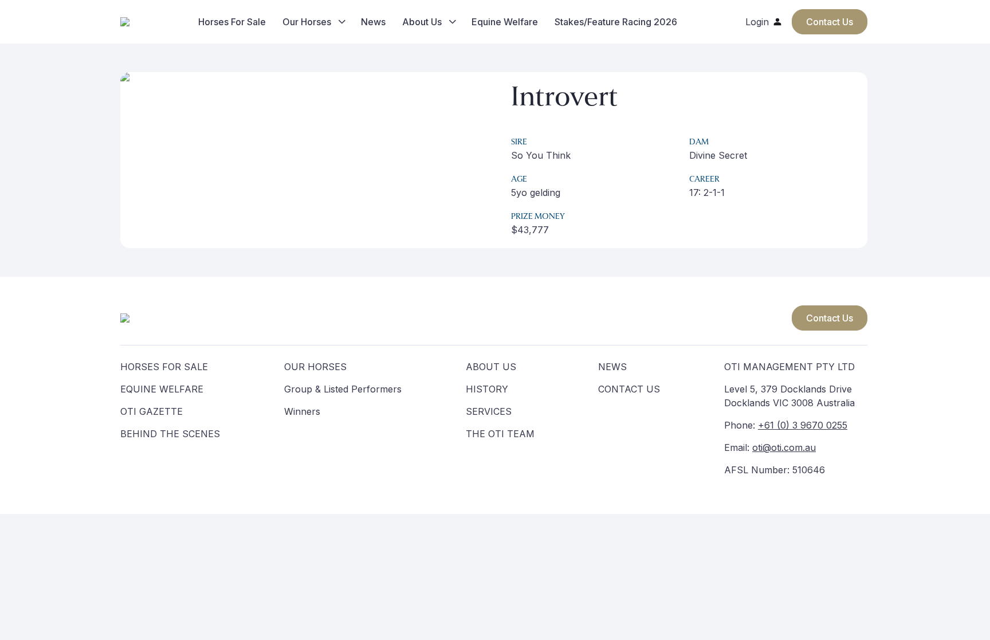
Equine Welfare (505, 22)
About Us (422, 22)
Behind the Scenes (170, 433)
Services (489, 411)
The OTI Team (500, 433)
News (373, 22)
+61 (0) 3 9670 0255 (802, 425)
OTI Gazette (151, 411)
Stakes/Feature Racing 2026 (616, 22)
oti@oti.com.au (784, 447)
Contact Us (829, 318)
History (487, 389)
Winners (302, 411)
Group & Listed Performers (343, 389)
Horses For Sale (232, 22)
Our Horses (306, 22)
